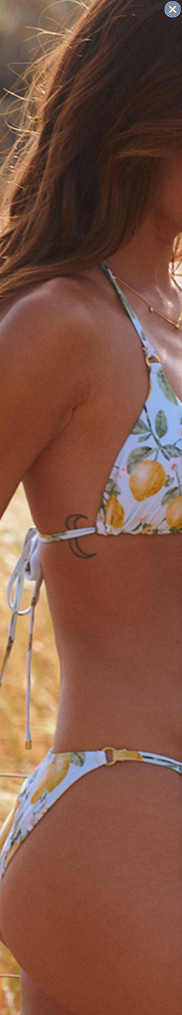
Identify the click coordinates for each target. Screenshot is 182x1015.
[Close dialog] (173, 9)
